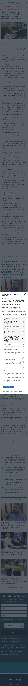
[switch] (23, 322)
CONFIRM (8, 386)
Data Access (14, 391)
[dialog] (14, 343)
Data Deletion (6, 391)
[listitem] (14, 319)
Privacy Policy (22, 391)
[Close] (25, 294)
